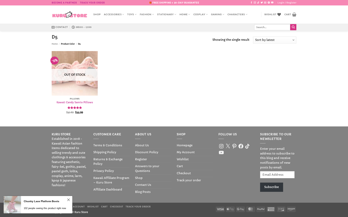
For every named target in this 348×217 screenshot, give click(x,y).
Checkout (184, 173)
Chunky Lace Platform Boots (41, 201)
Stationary (165, 14)
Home (183, 14)
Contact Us (143, 185)
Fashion (146, 14)
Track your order (92, 2)
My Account (186, 152)
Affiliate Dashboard (107, 189)
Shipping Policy (104, 152)
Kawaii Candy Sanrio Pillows (75, 102)
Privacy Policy (103, 171)
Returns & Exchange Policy (108, 161)
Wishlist (183, 159)
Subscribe (271, 187)
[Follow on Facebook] (251, 2)
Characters (236, 14)
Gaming (216, 14)
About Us (142, 145)
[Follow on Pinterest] (269, 2)
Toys (130, 14)
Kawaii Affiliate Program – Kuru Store (111, 180)
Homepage (184, 145)
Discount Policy (146, 152)
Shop (97, 14)
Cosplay (199, 14)
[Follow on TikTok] (258, 2)
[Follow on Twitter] (262, 2)
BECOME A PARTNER (64, 2)
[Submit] (293, 27)
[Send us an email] (265, 2)
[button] (286, 2)
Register (141, 159)
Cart (180, 166)
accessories (113, 14)
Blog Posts (143, 192)
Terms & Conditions (107, 145)
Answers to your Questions (147, 168)
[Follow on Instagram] (255, 2)
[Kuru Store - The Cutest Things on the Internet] (70, 14)
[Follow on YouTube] (272, 2)
